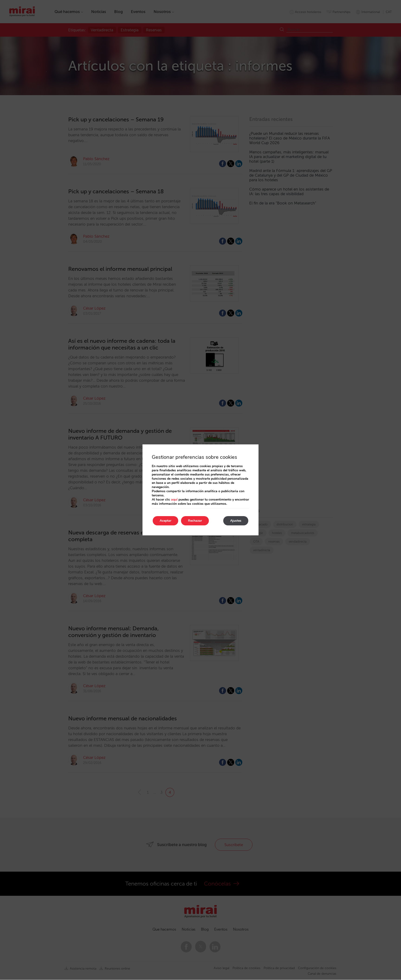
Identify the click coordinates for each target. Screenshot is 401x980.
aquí (174, 499)
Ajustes (235, 520)
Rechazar (195, 520)
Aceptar (165, 520)
